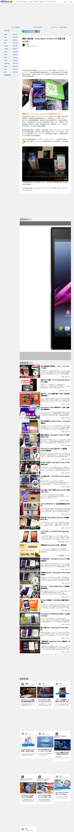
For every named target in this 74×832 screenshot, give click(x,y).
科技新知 (45, 780)
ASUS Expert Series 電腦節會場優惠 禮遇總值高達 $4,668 (27, 700)
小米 (5, 72)
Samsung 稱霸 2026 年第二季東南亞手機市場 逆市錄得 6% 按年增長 (62, 753)
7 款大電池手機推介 (37, 27)
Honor (5, 40)
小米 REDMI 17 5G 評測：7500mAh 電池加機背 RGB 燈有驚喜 (28, 796)
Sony (5, 66)
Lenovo (6, 49)
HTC (5, 43)
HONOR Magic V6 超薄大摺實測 (59, 27)
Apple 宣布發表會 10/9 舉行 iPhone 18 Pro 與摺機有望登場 (45, 750)
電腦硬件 (33, 685)
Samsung (6, 63)
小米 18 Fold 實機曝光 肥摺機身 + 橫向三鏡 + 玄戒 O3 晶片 (62, 700)
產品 (16, 34)
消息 (14, 34)
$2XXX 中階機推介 (15, 27)
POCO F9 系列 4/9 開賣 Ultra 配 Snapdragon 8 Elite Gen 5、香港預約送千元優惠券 (45, 700)
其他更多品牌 (7, 75)
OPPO (5, 57)
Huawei (6, 46)
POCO (5, 60)
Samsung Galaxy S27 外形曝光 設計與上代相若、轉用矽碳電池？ (28, 750)
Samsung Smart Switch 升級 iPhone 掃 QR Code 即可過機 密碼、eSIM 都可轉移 (62, 793)
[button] (65, 2)
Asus (5, 37)
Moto (5, 51)
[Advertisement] (45, 58)
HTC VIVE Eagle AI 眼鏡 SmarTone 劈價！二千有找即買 (44, 796)
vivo (5, 69)
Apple (5, 34)
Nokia (5, 54)
